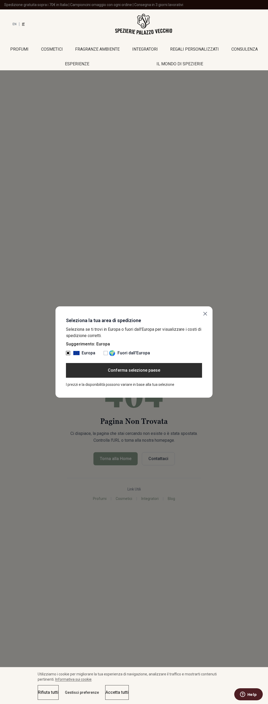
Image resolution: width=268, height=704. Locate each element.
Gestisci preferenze (82, 692)
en (14, 24)
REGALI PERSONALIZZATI (194, 49)
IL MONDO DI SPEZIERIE (180, 63)
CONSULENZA (244, 49)
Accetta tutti (117, 692)
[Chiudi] (205, 314)
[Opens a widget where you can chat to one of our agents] (248, 694)
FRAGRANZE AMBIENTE (97, 49)
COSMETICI (52, 49)
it (23, 24)
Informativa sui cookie (73, 679)
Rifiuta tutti (48, 692)
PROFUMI (19, 49)
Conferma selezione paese (134, 370)
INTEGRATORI (145, 49)
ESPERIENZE (77, 63)
